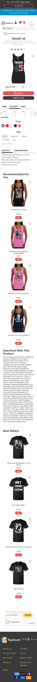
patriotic (6, 361)
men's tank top (13, 388)
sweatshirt (14, 359)
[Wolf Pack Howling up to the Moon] (18, 446)
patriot (25, 359)
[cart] (24, 22)
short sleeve (12, 396)
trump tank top (26, 388)
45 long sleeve (23, 406)
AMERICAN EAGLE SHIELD (18, 293)
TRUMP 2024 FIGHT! (19, 210)
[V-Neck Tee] (23, 114)
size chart (7, 143)
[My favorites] (20, 22)
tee (24, 396)
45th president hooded (16, 383)
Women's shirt (8, 420)
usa (20, 359)
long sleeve (19, 357)
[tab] (7, 151)
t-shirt (20, 396)
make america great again (15, 368)
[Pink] (19, 125)
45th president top (18, 422)
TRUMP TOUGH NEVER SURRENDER (18, 252)
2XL (14, 140)
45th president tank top (19, 390)
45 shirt (6, 390)
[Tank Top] (4, 114)
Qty (13, 87)
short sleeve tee (13, 398)
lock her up (29, 375)
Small (4, 136)
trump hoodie (14, 373)
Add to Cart (18, 98)
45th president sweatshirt (20, 394)
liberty (19, 367)
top (17, 386)
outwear (12, 414)
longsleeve (28, 357)
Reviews (7, 662)
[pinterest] (25, 639)
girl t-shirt (29, 410)
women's (23, 416)
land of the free (9, 367)
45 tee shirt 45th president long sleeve (18, 417)
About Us (7, 649)
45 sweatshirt (19, 382)
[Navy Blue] (15, 125)
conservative (8, 371)
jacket (5, 414)
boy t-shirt (20, 410)
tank (13, 386)
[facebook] (28, 639)
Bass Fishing (18, 589)
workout (23, 386)
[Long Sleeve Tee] (32, 114)
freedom (28, 365)
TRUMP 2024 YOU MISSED (18, 335)
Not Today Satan (18, 505)
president (7, 376)
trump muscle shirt (15, 402)
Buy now (18, 93)
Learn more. (25, 2)
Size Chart (7, 658)
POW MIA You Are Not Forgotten (18, 547)
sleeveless (7, 386)
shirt (5, 396)
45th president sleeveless (13, 404)
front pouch (14, 363)
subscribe (28, 615)
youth (13, 410)
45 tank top (28, 402)
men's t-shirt (11, 406)
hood (5, 357)
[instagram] (23, 639)
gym (31, 384)
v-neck (18, 420)
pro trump (15, 376)
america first (17, 378)
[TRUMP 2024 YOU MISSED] (18, 318)
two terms (24, 376)
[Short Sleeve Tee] (13, 114)
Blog (5, 670)
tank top (6, 422)
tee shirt (24, 398)
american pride (18, 365)
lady (31, 418)
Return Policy (26, 658)
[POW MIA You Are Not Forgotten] (18, 530)
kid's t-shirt (7, 412)
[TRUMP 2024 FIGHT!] (18, 193)
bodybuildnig (23, 384)
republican (24, 369)
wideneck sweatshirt (24, 414)
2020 (5, 375)
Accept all (18, 6)
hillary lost (20, 380)
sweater (6, 359)
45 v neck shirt (27, 420)
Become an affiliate (25, 664)
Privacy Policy (9, 653)
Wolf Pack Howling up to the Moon (18, 464)
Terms (23, 653)
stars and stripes (17, 361)
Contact (23, 649)
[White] (11, 125)
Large (23, 136)
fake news (23, 371)
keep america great (15, 375)
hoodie (11, 357)
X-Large (6, 140)
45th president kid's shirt (23, 412)
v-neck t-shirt (24, 408)
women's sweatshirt (11, 416)
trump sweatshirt (18, 392)
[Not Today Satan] (18, 488)
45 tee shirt (13, 400)
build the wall (26, 373)
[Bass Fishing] (18, 572)
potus (11, 382)
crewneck (7, 392)
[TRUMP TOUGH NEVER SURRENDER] (18, 235)
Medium (14, 136)
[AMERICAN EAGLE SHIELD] (18, 277)
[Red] (7, 125)
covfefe (12, 380)
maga (16, 371)
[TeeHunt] (7, 23)
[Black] (3, 125)
